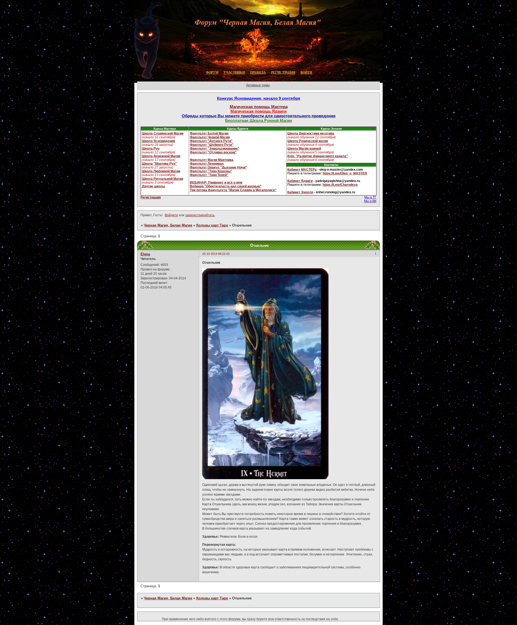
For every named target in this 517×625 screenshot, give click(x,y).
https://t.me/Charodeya (340, 185)
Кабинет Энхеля (300, 192)
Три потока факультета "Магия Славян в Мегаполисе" (233, 190)
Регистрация (151, 197)
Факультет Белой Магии (209, 133)
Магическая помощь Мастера (259, 106)
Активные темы (258, 85)
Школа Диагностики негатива (310, 133)
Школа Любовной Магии (161, 171)
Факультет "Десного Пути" (211, 141)
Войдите (171, 215)
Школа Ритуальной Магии (162, 179)
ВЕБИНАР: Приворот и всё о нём (216, 182)
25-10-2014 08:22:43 (215, 253)
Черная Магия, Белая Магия (168, 225)
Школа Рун (150, 148)
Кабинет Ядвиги (300, 181)
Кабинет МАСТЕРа (302, 169)
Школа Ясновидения (158, 141)
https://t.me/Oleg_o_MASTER (345, 173)
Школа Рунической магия (307, 141)
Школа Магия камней (304, 148)
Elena (145, 254)
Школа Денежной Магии (161, 156)
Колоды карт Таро (212, 225)
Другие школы (153, 186)
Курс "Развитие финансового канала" (317, 156)
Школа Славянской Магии (162, 133)
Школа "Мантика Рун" (159, 164)
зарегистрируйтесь (200, 215)
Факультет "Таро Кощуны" (211, 171)
